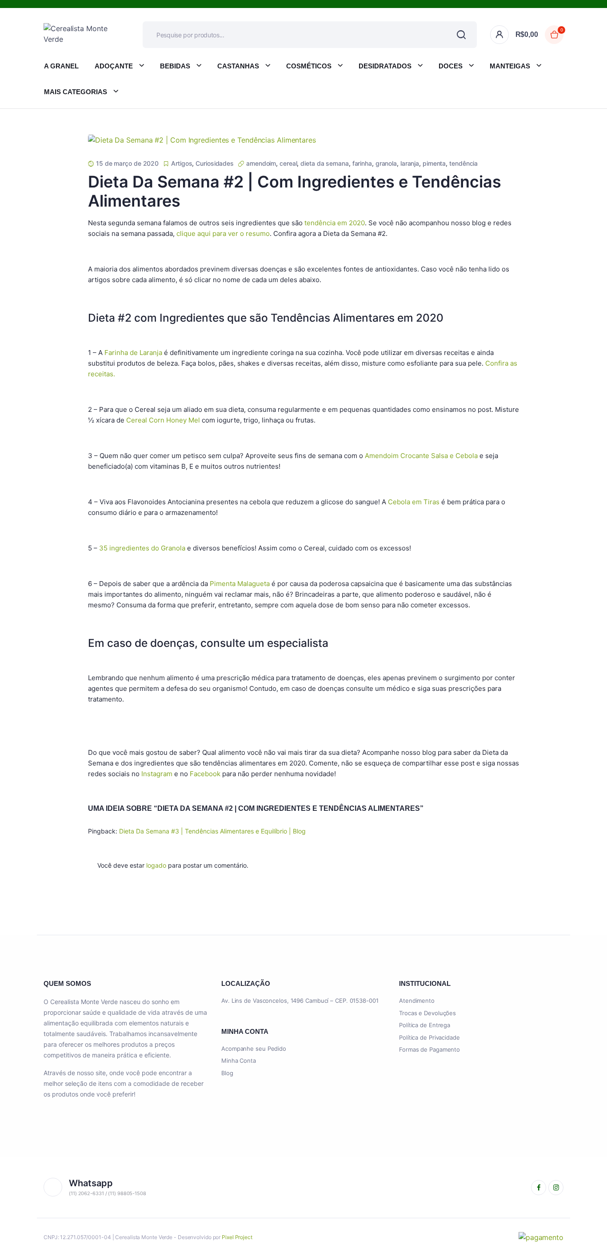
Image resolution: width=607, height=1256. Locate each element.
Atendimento (417, 1000)
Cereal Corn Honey (156, 420)
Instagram (156, 774)
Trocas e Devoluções (427, 1013)
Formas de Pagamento (429, 1049)
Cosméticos (308, 66)
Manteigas (510, 66)
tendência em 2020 (334, 223)
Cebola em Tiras (413, 502)
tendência (463, 163)
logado (156, 865)
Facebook (205, 774)
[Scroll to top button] (587, 1236)
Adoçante (114, 66)
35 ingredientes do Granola (142, 548)
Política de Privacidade (429, 1037)
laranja (409, 163)
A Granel (61, 66)
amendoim (261, 163)
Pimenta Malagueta (240, 583)
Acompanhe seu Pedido (253, 1048)
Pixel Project (237, 1237)
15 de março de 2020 (127, 163)
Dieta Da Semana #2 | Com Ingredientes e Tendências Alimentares (294, 191)
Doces (451, 66)
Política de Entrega (424, 1025)
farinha (362, 163)
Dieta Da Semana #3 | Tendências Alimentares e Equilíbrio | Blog (212, 831)
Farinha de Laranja (133, 352)
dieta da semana (324, 163)
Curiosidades (215, 163)
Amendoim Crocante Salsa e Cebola (421, 455)
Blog (227, 1073)
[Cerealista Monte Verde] (80, 34)
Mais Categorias (75, 92)
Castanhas (238, 66)
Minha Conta (238, 1060)
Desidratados (385, 66)
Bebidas (175, 66)
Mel (193, 420)
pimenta (434, 163)
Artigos (181, 163)
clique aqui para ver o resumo (223, 233)
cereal (288, 163)
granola (386, 163)
